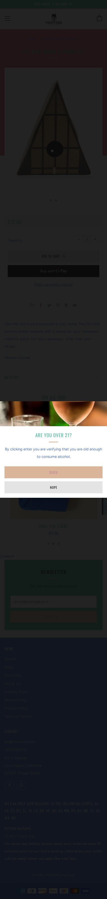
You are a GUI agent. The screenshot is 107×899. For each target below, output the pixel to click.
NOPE (53, 487)
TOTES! (53, 472)
